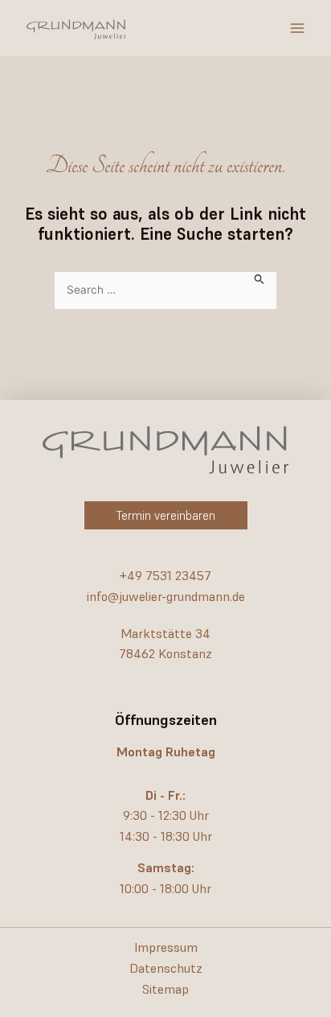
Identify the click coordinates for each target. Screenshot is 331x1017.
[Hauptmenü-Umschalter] (297, 28)
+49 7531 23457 (165, 575)
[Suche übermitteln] (259, 278)
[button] (165, 515)
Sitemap (165, 989)
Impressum (166, 947)
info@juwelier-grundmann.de (166, 596)
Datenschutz (165, 968)
